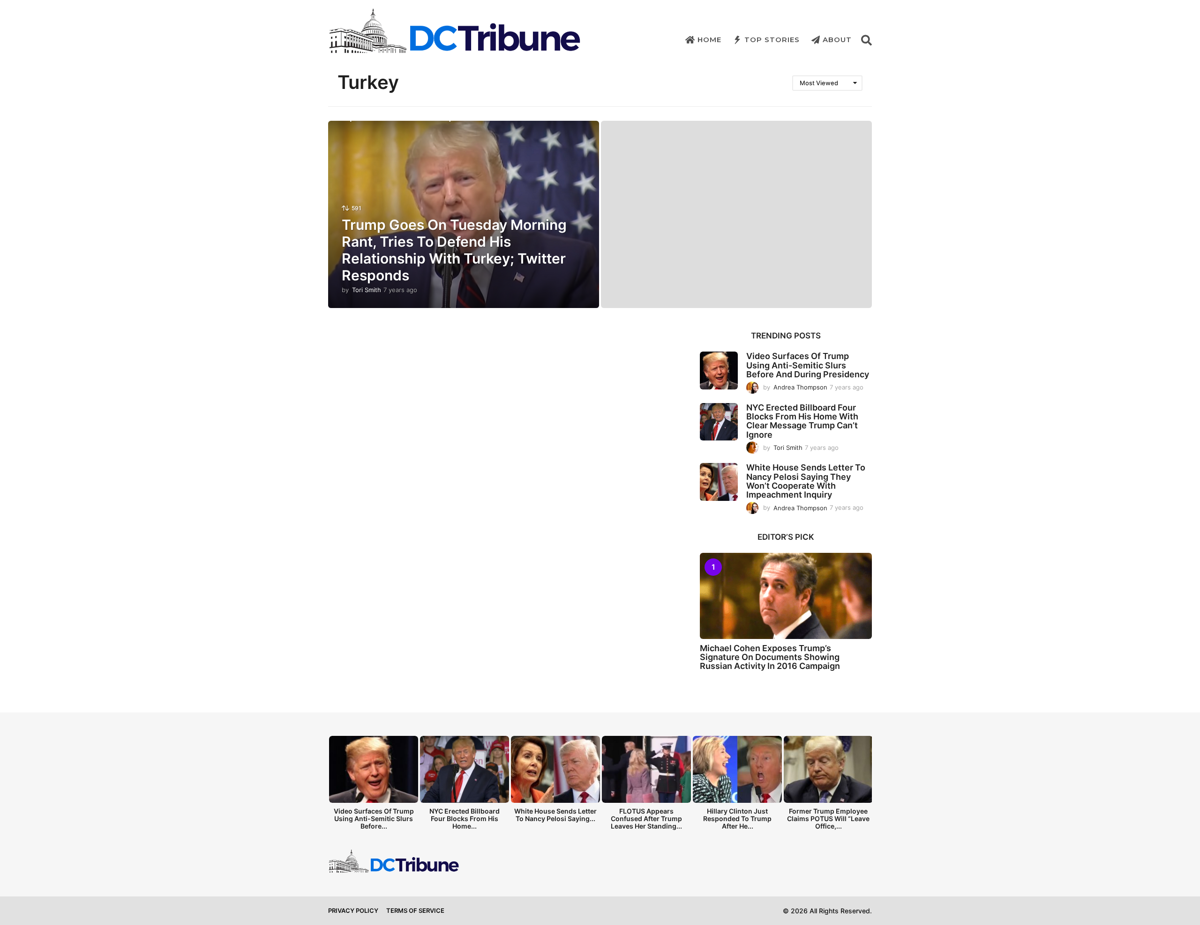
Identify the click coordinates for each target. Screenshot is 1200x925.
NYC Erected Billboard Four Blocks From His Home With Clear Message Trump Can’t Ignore (802, 421)
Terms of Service (415, 910)
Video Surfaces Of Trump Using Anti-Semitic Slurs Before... (374, 818)
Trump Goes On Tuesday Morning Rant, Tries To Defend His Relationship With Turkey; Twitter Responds (454, 250)
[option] (373, 785)
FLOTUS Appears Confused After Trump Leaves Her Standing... (646, 818)
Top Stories (772, 39)
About (837, 39)
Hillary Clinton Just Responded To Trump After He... (737, 818)
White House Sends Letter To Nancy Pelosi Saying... (555, 814)
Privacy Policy (353, 910)
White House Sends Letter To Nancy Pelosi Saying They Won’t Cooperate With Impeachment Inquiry (805, 480)
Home (709, 39)
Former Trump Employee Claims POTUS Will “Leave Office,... (828, 818)
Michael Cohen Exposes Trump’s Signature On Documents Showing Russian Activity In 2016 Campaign (770, 657)
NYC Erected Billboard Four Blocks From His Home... (464, 818)
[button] (866, 39)
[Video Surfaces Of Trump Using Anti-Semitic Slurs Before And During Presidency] (719, 370)
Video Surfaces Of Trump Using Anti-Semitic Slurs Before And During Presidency (807, 365)
